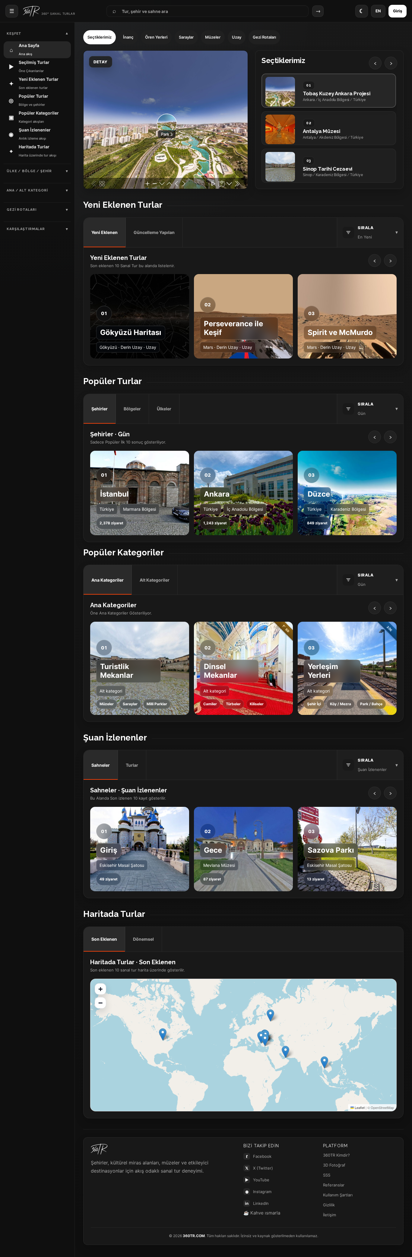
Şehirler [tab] (99, 408)
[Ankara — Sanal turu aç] (243, 493)
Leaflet (359, 1107)
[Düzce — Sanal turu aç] (347, 493)
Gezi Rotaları (264, 37)
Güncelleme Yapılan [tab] (154, 232)
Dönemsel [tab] (143, 939)
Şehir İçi (314, 704)
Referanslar (333, 1185)
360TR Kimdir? (336, 1155)
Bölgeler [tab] (132, 408)
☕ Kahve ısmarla (261, 1213)
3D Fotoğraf (334, 1165)
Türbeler (233, 704)
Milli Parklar (157, 704)
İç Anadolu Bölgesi (245, 509)
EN (378, 10)
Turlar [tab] (132, 765)
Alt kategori (111, 690)
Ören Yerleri (156, 37)
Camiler (210, 704)
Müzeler (212, 37)
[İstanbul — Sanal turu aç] (139, 493)
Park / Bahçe (371, 704)
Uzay (236, 37)
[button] (324, 1062)
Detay (100, 61)
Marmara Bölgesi (139, 509)
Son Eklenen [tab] (104, 939)
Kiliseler (257, 704)
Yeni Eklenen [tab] (104, 232)
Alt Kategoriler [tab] (155, 580)
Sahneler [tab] (100, 765)
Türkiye (107, 509)
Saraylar (186, 37)
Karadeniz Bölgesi (348, 509)
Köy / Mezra (340, 704)
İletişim (329, 1214)
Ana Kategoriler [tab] (107, 580)
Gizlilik (329, 1204)
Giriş (397, 10)
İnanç (128, 37)
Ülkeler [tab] (164, 408)
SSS (326, 1175)
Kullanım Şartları (338, 1194)
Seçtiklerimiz (99, 37)
